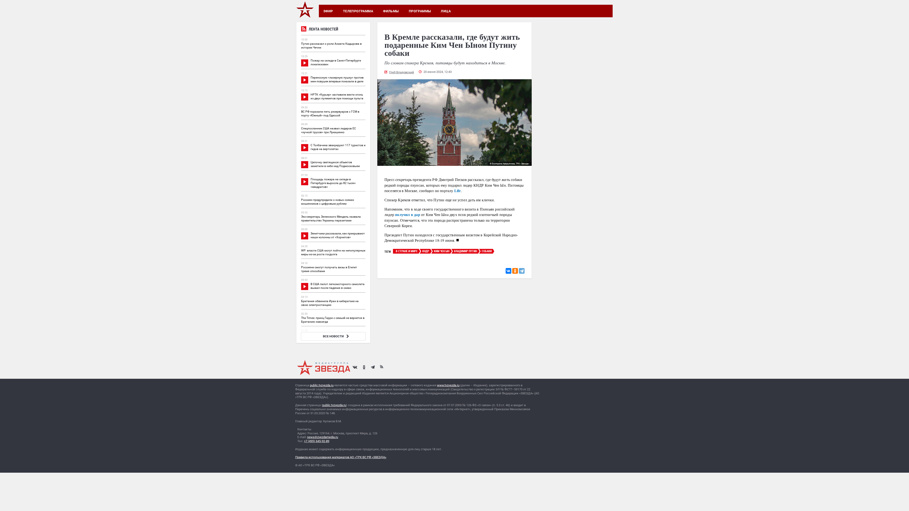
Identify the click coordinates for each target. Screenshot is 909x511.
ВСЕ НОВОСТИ (333, 336)
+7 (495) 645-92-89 (316, 441)
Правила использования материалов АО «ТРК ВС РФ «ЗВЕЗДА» (340, 457)
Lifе (457, 190)
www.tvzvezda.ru (448, 385)
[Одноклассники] (515, 271)
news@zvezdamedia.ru (322, 437)
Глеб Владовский (401, 72)
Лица (446, 11)
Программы (420, 11)
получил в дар (407, 214)
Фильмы (391, 11)
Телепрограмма (358, 11)
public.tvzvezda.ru (322, 385)
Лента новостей (323, 29)
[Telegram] (522, 271)
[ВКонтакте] (508, 271)
